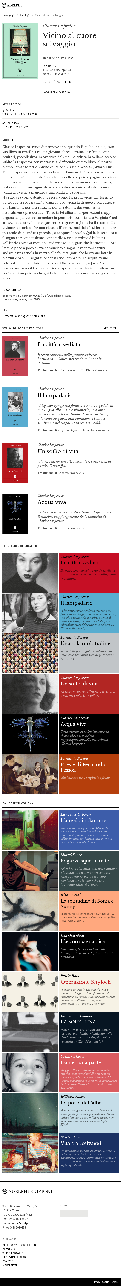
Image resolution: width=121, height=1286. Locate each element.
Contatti (8, 1261)
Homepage (8, 15)
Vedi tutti (111, 328)
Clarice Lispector (59, 26)
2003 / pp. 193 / (20, 112)
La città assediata (59, 344)
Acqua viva (52, 502)
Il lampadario (55, 395)
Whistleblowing (12, 1253)
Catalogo (25, 15)
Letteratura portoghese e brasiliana (23, 316)
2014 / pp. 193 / (15, 124)
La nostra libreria (14, 1257)
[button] (109, 26)
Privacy (7, 1249)
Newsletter (10, 1265)
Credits (115, 1282)
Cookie (18, 1249)
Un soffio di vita (58, 451)
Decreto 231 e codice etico (19, 1245)
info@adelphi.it (22, 1223)
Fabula (47, 66)
